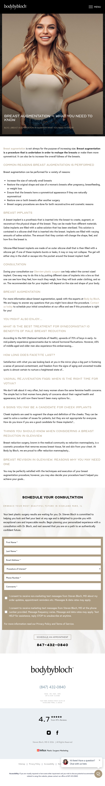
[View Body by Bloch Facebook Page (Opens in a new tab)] (57, 733)
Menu (97, 6)
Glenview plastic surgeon (47, 271)
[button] (91, 7)
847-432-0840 (52, 645)
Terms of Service (65, 623)
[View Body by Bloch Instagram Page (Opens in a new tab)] (48, 733)
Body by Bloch (91, 298)
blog (6, 127)
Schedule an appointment (52, 637)
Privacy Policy (43, 623)
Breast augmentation (14, 148)
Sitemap (21, 764)
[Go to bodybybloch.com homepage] (28, 7)
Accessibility (49, 764)
